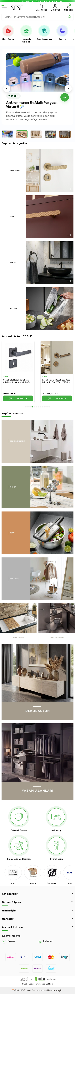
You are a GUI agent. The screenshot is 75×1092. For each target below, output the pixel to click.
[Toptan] (13, 872)
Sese (5, 376)
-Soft (16, 990)
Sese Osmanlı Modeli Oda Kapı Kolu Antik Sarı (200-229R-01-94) (17, 381)
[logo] (17, 8)
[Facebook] (4, 942)
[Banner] (37, 170)
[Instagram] (40, 942)
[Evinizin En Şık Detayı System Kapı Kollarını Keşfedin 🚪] (37, 72)
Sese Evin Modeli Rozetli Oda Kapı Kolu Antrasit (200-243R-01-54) (56, 381)
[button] (6, 88)
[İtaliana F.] (32, 872)
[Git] (64, 97)
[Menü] (4, 7)
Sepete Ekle (22, 398)
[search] (69, 17)
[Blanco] (52, 872)
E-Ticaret (26, 990)
